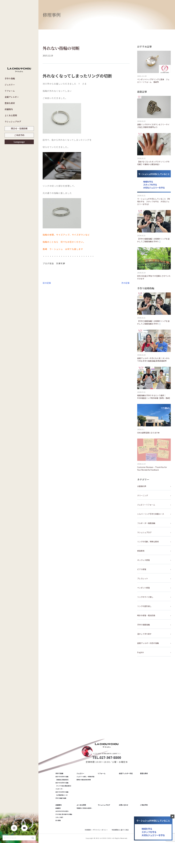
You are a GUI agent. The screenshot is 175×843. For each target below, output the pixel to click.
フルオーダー (59, 789)
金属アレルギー (12, 96)
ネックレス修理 (143, 560)
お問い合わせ (123, 805)
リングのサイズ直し (145, 597)
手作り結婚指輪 (143, 624)
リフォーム (10, 90)
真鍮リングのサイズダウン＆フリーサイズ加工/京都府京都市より (153, 125)
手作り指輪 (10, 78)
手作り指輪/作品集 (60, 798)
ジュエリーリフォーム (146, 504)
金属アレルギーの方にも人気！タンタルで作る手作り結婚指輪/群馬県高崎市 (153, 359)
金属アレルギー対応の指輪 (148, 643)
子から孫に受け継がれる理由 (63, 814)
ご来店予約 (19, 135)
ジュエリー (10, 84)
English (140, 652)
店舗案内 (9, 109)
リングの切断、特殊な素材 (148, 541)
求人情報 (58, 820)
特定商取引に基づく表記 (120, 830)
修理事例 (140, 551)
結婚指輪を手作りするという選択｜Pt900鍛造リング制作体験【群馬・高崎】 (154, 396)
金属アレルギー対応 (126, 773)
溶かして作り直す (144, 634)
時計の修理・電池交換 (146, 615)
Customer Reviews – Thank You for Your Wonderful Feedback (152, 468)
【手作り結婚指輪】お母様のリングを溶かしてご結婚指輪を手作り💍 (153, 240)
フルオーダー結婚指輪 (146, 523)
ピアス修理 (141, 569)
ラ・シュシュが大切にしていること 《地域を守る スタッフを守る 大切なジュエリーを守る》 (153, 201)
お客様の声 (141, 486)
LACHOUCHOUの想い (62, 811)
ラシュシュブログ (13, 121)
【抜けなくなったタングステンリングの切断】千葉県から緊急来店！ (153, 163)
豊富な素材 (10, 103)
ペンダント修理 (143, 587)
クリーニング (142, 495)
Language (19, 141)
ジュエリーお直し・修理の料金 (85, 777)
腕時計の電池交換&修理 (84, 780)
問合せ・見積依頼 (19, 128)
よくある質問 (11, 115)
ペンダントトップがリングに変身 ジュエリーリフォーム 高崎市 (153, 80)
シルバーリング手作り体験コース (150, 514)
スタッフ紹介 (59, 817)
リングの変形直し (144, 606)
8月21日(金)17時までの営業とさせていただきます (154, 277)
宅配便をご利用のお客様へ (84, 808)
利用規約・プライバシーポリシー (96, 830)
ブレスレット (142, 578)
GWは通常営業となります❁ (148, 432)
